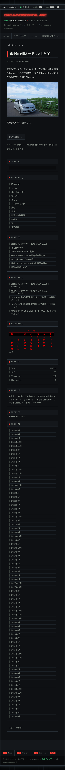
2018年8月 (16, 556)
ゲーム (34, 36)
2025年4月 (16, 462)
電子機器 (15, 227)
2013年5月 (16, 712)
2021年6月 (16, 524)
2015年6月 (16, 642)
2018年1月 (16, 579)
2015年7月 (16, 638)
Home (7, 753)
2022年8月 (16, 501)
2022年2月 (16, 513)
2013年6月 (16, 709)
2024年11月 (16, 473)
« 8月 (11, 352)
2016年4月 (16, 630)
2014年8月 (16, 665)
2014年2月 (16, 681)
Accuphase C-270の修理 (22, 259)
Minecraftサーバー (51, 36)
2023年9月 (16, 489)
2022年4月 (16, 509)
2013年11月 (16, 693)
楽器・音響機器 (18, 215)
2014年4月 (16, 673)
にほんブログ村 (15, 728)
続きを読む (16, 137)
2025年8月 (16, 450)
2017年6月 (16, 595)
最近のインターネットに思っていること (29, 244)
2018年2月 (16, 575)
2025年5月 (16, 458)
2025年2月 (16, 465)
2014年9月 (16, 662)
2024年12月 (16, 469)
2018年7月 (16, 560)
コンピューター (18, 192)
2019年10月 (16, 536)
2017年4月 (16, 603)
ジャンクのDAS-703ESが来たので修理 (28, 297)
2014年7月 (16, 669)
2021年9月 (16, 520)
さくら (14, 200)
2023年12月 (16, 485)
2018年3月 (16, 571)
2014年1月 (16, 685)
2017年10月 (16, 587)
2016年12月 (16, 611)
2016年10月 (16, 618)
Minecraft (15, 184)
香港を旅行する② (19, 267)
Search (40, 753)
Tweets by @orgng (17, 416)
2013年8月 (16, 701)
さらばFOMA (17, 248)
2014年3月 (16, 677)
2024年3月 (16, 481)
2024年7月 (16, 477)
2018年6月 (16, 564)
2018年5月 (16, 567)
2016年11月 (16, 615)
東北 (45, 145)
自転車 (14, 219)
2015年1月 (16, 650)
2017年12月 (16, 583)
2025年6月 (16, 454)
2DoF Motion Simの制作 (22, 251)
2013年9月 (16, 697)
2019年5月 (16, 544)
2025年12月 (16, 442)
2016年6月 (16, 626)
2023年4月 (16, 493)
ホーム (6, 36)
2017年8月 (16, 591)
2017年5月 (16, 599)
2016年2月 (16, 634)
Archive (24, 753)
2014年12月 (16, 654)
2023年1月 (16, 497)
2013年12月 (16, 689)
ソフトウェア (20, 36)
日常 (13, 211)
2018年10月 (16, 548)
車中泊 (51, 145)
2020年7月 (16, 528)
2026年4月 (16, 434)
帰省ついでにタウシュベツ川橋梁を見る (29, 263)
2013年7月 (16, 705)
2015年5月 (16, 646)
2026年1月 (16, 438)
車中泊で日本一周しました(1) (30, 53)
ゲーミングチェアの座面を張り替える (28, 255)
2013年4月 (16, 716)
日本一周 (39, 145)
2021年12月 (16, 516)
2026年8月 (16, 430)
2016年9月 (16, 622)
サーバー (15, 196)
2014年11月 (16, 658)
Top (55, 753)
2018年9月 (16, 552)
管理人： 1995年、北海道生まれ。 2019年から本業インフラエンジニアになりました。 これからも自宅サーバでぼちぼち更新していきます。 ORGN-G (32, 399)
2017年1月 (16, 607)
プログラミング (18, 203)
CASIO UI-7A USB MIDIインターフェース (30, 311)
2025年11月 (16, 446)
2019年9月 (16, 540)
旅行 (19, 145)
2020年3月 (16, 532)
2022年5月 (16, 505)
